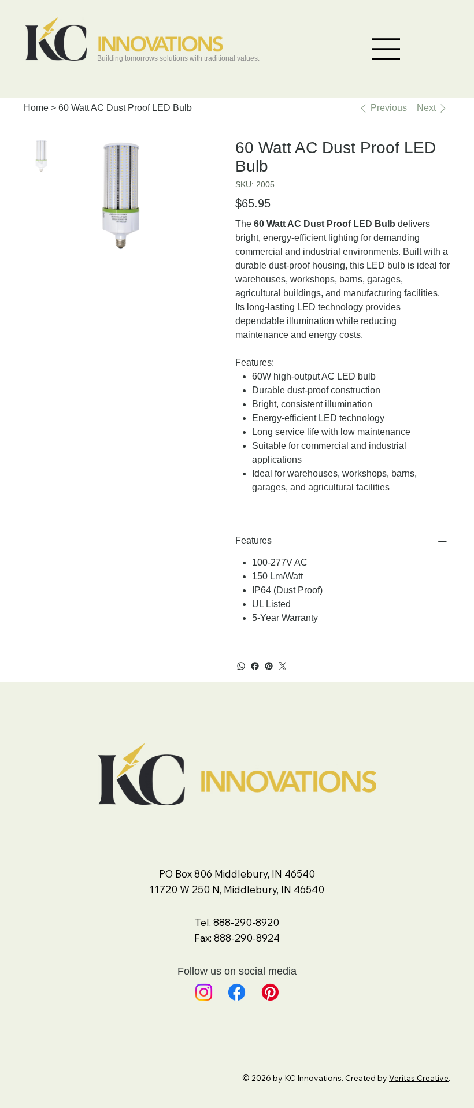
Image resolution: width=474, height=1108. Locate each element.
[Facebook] (255, 666)
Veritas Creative (419, 1078)
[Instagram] (203, 992)
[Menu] (386, 49)
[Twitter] (282, 666)
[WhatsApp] (241, 666)
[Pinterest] (269, 666)
